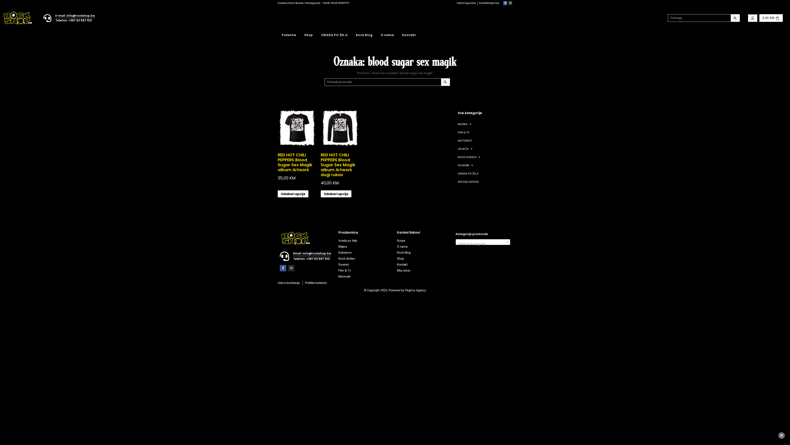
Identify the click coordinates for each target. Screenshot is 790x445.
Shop (308, 35)
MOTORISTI (465, 141)
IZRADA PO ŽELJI (334, 35)
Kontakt (409, 35)
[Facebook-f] (505, 3)
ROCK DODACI (467, 157)
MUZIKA (463, 124)
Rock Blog (364, 35)
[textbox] (483, 243)
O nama (387, 35)
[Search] (735, 18)
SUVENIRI (463, 165)
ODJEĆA (463, 149)
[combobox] (483, 242)
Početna (289, 35)
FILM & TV (463, 132)
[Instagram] (510, 3)
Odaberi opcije (293, 194)
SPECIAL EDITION (468, 182)
